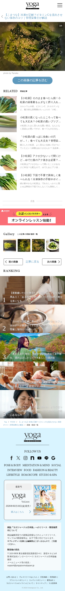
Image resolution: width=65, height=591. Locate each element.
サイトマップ (41, 583)
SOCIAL (56, 465)
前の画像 (13, 261)
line (46, 458)
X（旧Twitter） (18, 458)
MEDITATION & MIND (36, 465)
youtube (39, 458)
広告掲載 (43, 577)
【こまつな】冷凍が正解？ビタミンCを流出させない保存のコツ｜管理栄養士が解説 (33, 16)
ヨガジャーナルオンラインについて (19, 583)
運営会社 (50, 580)
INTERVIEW (14, 470)
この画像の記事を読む (33, 80)
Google (53, 458)
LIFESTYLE (13, 475)
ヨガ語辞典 (53, 583)
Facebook (10, 458)
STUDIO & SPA (48, 475)
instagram (25, 458)
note (32, 458)
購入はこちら (17, 512)
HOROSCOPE (29, 475)
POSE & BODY (12, 465)
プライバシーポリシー (18, 580)
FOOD (27, 470)
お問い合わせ (11, 577)
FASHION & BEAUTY (45, 470)
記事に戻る (32, 261)
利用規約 (53, 577)
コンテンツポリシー (36, 580)
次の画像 (51, 261)
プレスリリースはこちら (28, 577)
